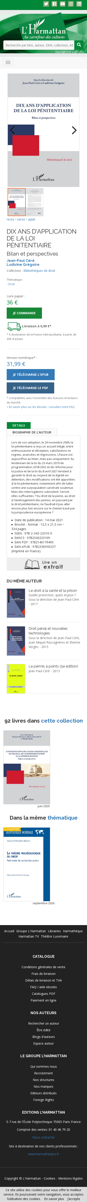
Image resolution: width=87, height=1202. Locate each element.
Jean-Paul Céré (21, 260)
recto (10, 219)
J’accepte (73, 1199)
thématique (63, 818)
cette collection (62, 720)
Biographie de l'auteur (31, 432)
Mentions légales (70, 1178)
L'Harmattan (32, 1178)
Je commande (24, 313)
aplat (31, 219)
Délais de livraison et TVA (43, 980)
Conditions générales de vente (43, 967)
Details (18, 425)
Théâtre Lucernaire (54, 936)
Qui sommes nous (43, 1066)
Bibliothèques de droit (39, 270)
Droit (11, 284)
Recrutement (43, 1073)
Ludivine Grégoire (23, 264)
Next (72, 127)
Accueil (9, 931)
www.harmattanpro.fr (43, 1154)
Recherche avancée (69, 52)
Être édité (43, 1030)
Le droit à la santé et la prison (53, 590)
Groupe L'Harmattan (31, 931)
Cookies (49, 1178)
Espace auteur (43, 1043)
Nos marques (43, 1086)
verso (21, 219)
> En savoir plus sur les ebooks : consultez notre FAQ (41, 407)
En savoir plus (54, 1199)
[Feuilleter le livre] (43, 564)
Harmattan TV (29, 936)
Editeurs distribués (43, 1093)
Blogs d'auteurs (43, 1037)
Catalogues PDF (43, 993)
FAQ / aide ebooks (43, 987)
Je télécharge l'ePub (30, 374)
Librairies (54, 931)
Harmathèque (73, 931)
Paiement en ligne (43, 1000)
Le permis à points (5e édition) (53, 666)
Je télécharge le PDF (30, 388)
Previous (14, 127)
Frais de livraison (43, 974)
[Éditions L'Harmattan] (43, 26)
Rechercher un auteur (43, 1023)
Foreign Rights (43, 1100)
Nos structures (43, 1080)
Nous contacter (43, 1137)
